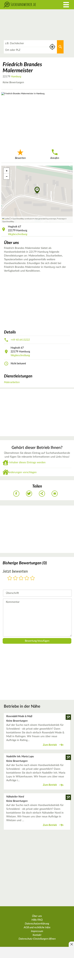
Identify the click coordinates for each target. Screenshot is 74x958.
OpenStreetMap (8, 221)
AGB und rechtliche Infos (37, 927)
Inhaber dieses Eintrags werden (27, 462)
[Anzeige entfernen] (71, 944)
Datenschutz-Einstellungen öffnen (37, 939)
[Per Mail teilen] (54, 493)
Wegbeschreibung (17, 234)
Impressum (37, 931)
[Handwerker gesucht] (28, 4)
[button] (37, 190)
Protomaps (61, 218)
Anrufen (54, 158)
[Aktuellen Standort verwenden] (52, 47)
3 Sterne (21, 578)
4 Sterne (27, 578)
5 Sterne (32, 578)
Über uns (37, 916)
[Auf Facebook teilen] (16, 493)
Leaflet (6, 218)
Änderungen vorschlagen (22, 472)
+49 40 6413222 (20, 340)
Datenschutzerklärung (37, 923)
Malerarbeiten (12, 382)
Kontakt (37, 935)
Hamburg (16, 76)
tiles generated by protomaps (45, 218)
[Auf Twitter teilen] (29, 493)
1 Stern (10, 578)
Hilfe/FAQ (37, 920)
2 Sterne (15, 578)
